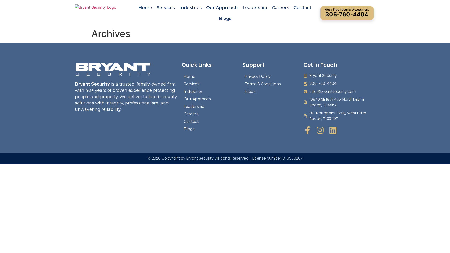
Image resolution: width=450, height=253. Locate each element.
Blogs (225, 18)
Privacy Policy (257, 76)
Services (166, 7)
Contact (302, 7)
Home (145, 7)
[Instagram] (320, 130)
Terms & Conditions (263, 84)
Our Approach (222, 7)
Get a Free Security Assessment (347, 13)
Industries (191, 7)
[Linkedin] (333, 130)
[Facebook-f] (307, 130)
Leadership (255, 7)
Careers (280, 7)
